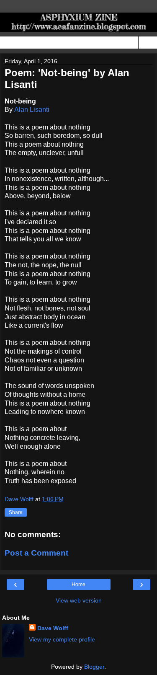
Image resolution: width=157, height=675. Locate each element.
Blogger (94, 666)
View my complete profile (62, 639)
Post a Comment (36, 552)
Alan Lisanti (31, 109)
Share (16, 512)
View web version (79, 600)
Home (78, 584)
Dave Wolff (52, 628)
